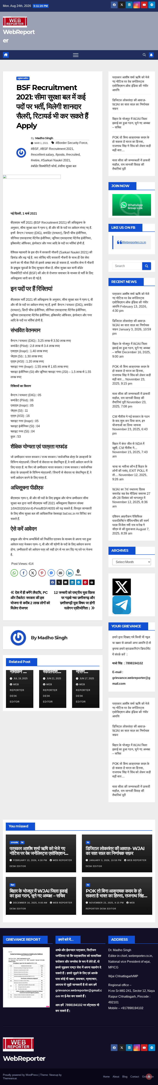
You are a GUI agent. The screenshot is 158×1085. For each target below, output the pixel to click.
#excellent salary (42, 154)
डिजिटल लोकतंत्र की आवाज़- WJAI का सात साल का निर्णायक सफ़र (130, 104)
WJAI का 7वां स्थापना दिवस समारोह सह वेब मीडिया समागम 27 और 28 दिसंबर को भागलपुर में (131, 493)
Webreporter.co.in (134, 242)
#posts (60, 154)
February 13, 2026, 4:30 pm (30, 860)
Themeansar (10, 1078)
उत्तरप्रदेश (14, 842)
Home (106, 1076)
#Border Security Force (71, 142)
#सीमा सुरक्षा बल (67, 166)
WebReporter (24, 1058)
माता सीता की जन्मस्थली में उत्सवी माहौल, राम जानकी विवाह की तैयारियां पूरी (131, 164)
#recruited (73, 154)
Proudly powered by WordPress (21, 1074)
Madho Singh (44, 138)
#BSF (35, 148)
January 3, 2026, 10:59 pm (105, 860)
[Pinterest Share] (42, 573)
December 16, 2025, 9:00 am (30, 903)
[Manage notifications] (149, 1076)
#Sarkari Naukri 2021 (55, 160)
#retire (35, 160)
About (116, 1076)
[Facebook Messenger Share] (51, 573)
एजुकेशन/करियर (23, 78)
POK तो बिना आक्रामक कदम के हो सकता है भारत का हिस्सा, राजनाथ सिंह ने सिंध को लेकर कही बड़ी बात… (116, 895)
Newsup (53, 1074)
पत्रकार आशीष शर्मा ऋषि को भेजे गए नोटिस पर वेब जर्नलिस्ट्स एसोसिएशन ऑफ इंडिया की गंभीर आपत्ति (37, 853)
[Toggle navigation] (76, 55)
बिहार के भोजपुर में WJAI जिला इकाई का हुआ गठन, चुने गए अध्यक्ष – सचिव (131, 123)
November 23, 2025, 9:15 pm (106, 903)
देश (22, 842)
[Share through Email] (60, 573)
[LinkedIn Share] (69, 573)
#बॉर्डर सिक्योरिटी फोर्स (43, 166)
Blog (124, 1076)
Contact (134, 1076)
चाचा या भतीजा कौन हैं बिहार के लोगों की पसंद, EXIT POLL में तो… (129, 471)
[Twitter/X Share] (32, 573)
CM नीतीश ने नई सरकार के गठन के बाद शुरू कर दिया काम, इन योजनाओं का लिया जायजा (131, 421)
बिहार (12, 885)
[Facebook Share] (23, 573)
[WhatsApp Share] (14, 573)
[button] (144, 54)
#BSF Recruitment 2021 (56, 148)
